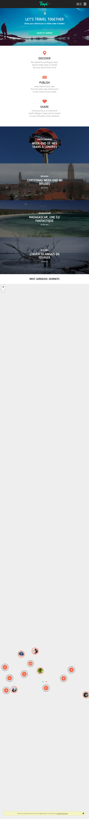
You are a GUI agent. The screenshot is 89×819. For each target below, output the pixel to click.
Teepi (44, 4)
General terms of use (62, 813)
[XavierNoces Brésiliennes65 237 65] (14, 689)
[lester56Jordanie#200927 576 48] (40, 671)
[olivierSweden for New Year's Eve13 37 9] (35, 651)
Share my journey (44, 33)
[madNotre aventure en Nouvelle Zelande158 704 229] (86, 695)
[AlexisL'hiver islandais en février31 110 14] (21, 654)
